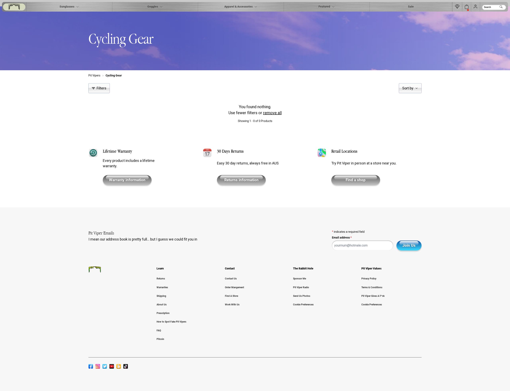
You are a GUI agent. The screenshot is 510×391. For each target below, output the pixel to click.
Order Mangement (234, 287)
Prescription (163, 313)
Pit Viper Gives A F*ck (372, 296)
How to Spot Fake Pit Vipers (171, 321)
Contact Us (231, 278)
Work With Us (232, 304)
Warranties (162, 287)
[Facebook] (90, 366)
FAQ (159, 330)
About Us (162, 304)
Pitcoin (160, 339)
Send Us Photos (301, 296)
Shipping (161, 296)
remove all (272, 112)
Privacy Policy (368, 278)
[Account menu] (476, 6)
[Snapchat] (118, 366)
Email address (342, 237)
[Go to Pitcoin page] (457, 7)
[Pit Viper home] (14, 7)
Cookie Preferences (303, 304)
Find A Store (231, 296)
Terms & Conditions (371, 287)
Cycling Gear (114, 75)
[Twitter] (104, 366)
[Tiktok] (125, 366)
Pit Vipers (94, 75)
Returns (161, 278)
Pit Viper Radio (301, 287)
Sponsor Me (299, 278)
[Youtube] (111, 366)
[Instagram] (97, 366)
